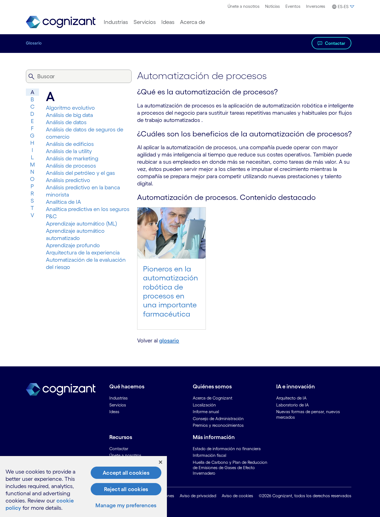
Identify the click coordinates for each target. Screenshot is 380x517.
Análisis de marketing (72, 158)
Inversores (315, 6)
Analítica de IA (63, 202)
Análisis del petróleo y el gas (80, 173)
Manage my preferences (125, 505)
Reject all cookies (126, 489)
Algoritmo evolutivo (70, 108)
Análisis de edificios (70, 144)
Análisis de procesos (71, 166)
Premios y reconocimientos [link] (218, 425)
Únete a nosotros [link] (125, 455)
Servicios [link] (117, 405)
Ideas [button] (167, 22)
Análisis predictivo (68, 180)
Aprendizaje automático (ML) (81, 223)
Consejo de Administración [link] (218, 418)
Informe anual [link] (206, 411)
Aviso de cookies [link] (237, 495)
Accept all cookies (126, 473)
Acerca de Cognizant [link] (212, 398)
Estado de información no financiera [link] (227, 448)
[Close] (160, 462)
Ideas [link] (114, 411)
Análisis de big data (69, 115)
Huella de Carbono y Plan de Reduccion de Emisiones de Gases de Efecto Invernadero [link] (230, 468)
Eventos (292, 6)
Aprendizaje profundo (73, 245)
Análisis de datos (66, 122)
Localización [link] (204, 405)
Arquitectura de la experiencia (83, 252)
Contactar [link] (118, 448)
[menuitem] (243, 6)
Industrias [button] (116, 22)
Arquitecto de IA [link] (291, 398)
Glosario (34, 43)
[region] (83, 486)
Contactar (335, 43)
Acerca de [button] (192, 22)
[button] (342, 7)
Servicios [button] (145, 22)
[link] (60, 22)
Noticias (272, 6)
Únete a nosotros (244, 6)
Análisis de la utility (69, 151)
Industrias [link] (118, 398)
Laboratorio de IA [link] (292, 405)
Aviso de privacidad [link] (198, 495)
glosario (169, 340)
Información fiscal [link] (209, 455)
